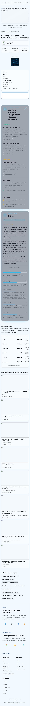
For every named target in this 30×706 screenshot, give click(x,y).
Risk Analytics (18, 595)
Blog (4, 661)
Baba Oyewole (10, 43)
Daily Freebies (6, 664)
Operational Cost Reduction (10, 582)
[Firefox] (15, 645)
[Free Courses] (5, 2)
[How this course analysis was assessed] (25, 108)
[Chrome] (7, 645)
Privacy (5, 690)
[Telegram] (5, 624)
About (4, 681)
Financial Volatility (7, 598)
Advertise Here (20, 664)
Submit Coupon (21, 669)
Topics (3, 31)
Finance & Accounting (13, 31)
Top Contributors (7, 670)
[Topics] (8, 2)
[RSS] (25, 624)
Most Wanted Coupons (6, 667)
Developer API (20, 666)
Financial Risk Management (10, 576)
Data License (6, 687)
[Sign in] (27, 2)
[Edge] (23, 645)
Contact (5, 684)
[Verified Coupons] (2, 2)
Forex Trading (20, 585)
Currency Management (9, 32)
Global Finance (6, 595)
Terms (4, 693)
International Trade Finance (10, 592)
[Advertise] (23, 2)
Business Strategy (8, 579)
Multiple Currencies (7, 585)
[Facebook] (18, 624)
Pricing (18, 661)
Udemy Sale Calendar (8, 673)
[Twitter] (12, 624)
